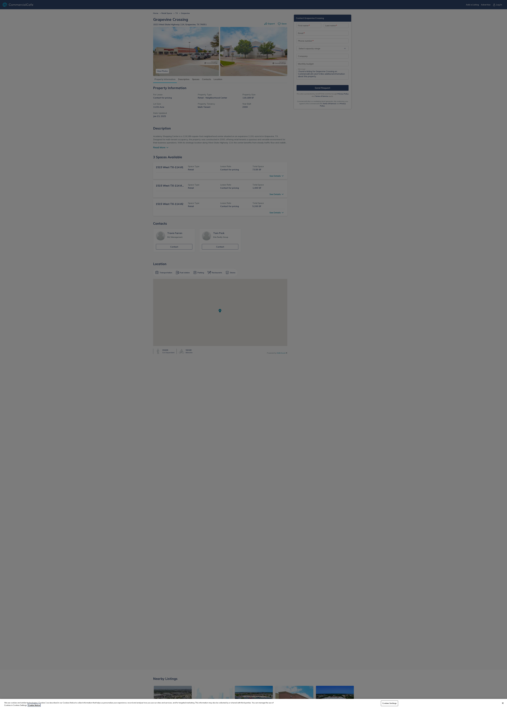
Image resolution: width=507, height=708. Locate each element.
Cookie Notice (34, 705)
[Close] (503, 703)
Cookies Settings (389, 703)
